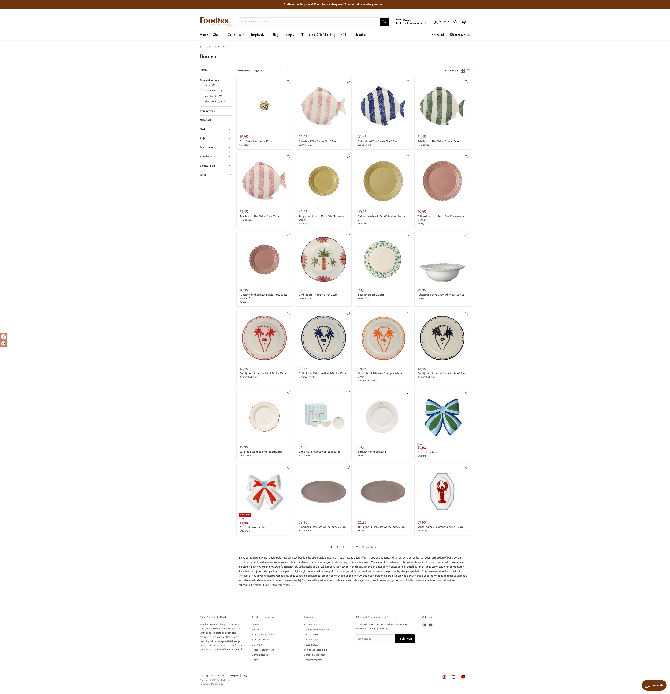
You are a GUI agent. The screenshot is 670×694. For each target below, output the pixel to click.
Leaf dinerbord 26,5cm (371, 295)
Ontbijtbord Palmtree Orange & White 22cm (380, 375)
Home (204, 35)
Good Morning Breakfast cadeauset (319, 452)
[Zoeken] (384, 22)
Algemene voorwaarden (317, 629)
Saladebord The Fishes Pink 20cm (259, 216)
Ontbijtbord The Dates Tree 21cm (318, 295)
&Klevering (422, 455)
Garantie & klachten (314, 655)
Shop (217, 35)
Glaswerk (257, 645)
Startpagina (207, 46)
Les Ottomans (305, 144)
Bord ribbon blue (427, 452)
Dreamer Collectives (248, 377)
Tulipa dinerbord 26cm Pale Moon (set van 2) (382, 218)
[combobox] (445, 677)
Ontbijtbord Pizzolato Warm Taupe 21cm (381, 527)
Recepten (290, 35)
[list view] (467, 70)
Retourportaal (311, 645)
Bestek (255, 660)
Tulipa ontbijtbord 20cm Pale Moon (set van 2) (322, 218)
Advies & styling (219, 675)
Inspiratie (258, 35)
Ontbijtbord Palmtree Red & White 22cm (262, 373)
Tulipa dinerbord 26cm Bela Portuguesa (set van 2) (440, 218)
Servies (256, 629)
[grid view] (462, 70)
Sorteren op (243, 70)
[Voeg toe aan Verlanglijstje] (288, 81)
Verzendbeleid (311, 640)
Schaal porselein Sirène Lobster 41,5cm (440, 527)
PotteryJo (303, 223)
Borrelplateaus (260, 655)
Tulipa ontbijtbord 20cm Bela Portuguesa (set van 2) (263, 296)
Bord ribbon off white (252, 527)
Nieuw (255, 624)
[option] (454, 677)
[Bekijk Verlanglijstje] (455, 21)
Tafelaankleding (260, 640)
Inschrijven (405, 638)
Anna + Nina (363, 298)
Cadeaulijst (359, 35)
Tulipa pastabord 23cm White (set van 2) (440, 295)
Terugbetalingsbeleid (315, 650)
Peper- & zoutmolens (263, 650)
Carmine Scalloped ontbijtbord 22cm (260, 452)
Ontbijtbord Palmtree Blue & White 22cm (322, 373)
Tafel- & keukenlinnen (263, 634)
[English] (445, 677)
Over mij (438, 35)
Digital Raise (217, 683)
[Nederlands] (454, 677)
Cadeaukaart (237, 35)
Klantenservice (460, 35)
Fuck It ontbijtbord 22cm (372, 452)
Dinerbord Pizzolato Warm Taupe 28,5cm (323, 527)
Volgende (368, 547)
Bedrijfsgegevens (313, 660)
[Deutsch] (464, 677)
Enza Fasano (305, 530)
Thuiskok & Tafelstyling (318, 35)
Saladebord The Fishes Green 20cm (438, 141)
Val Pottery (244, 144)
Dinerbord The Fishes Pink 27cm (318, 141)
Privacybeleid (311, 634)
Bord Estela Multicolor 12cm (255, 141)
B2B (343, 35)
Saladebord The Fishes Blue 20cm (377, 141)
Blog (275, 35)
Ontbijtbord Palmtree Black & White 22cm (441, 373)
